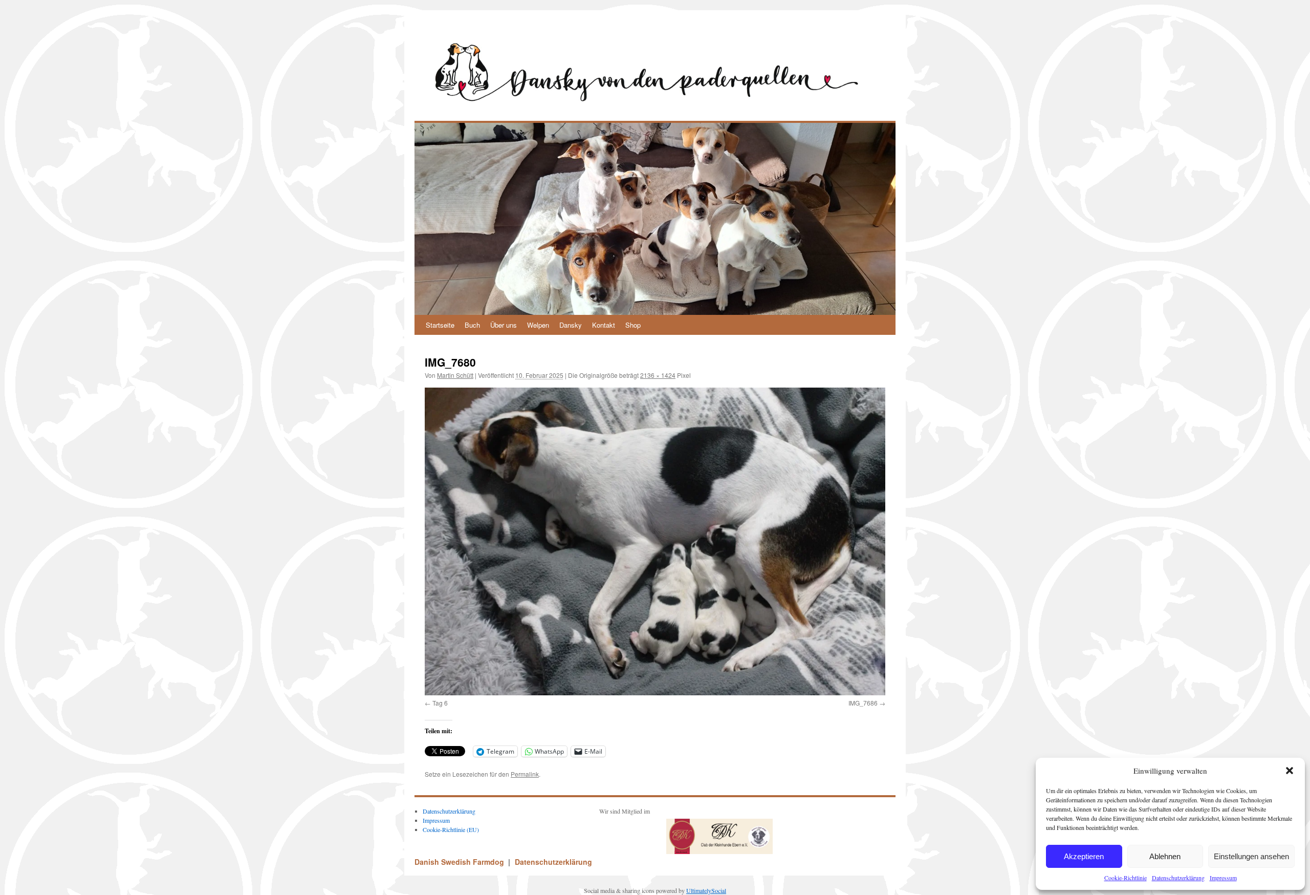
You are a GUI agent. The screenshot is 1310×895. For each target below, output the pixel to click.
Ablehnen (1165, 856)
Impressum (1223, 877)
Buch (472, 325)
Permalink (525, 774)
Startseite (440, 325)
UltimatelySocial (706, 890)
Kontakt (603, 325)
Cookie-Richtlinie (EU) (451, 829)
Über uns (503, 325)
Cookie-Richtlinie (1125, 877)
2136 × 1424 (657, 375)
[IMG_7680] (655, 541)
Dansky (570, 325)
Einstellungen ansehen (1251, 856)
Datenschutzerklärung (1178, 877)
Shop (633, 325)
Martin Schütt (455, 375)
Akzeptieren (1084, 856)
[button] (1289, 770)
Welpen (538, 325)
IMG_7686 (863, 702)
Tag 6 (440, 702)
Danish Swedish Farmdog (460, 862)
